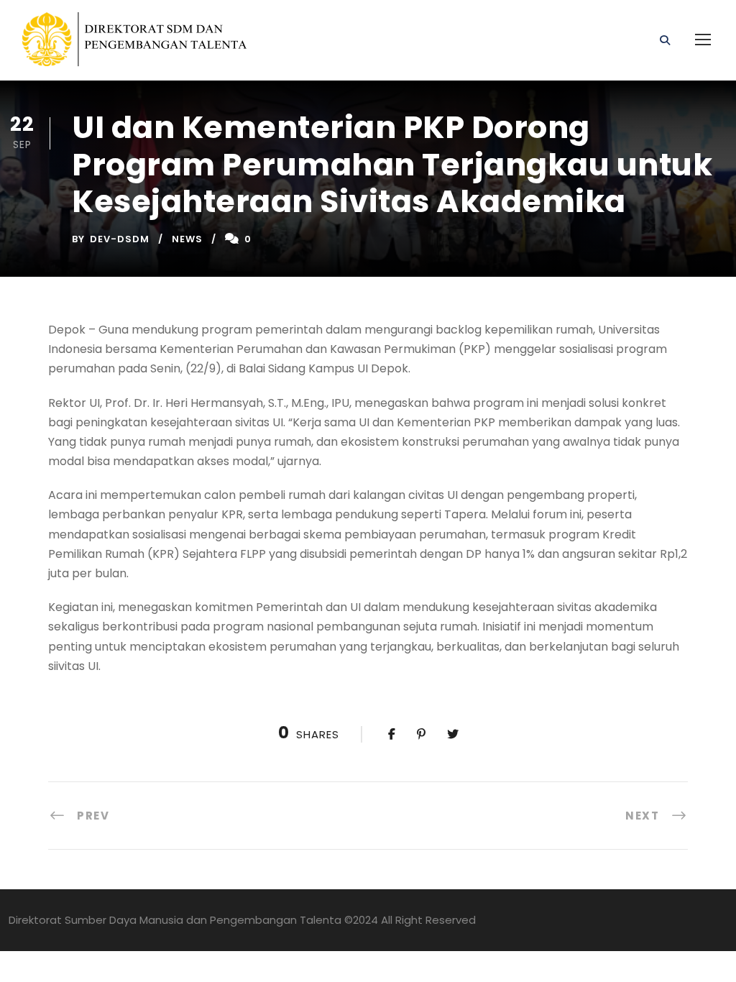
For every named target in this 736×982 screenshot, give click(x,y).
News (187, 239)
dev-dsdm (120, 239)
